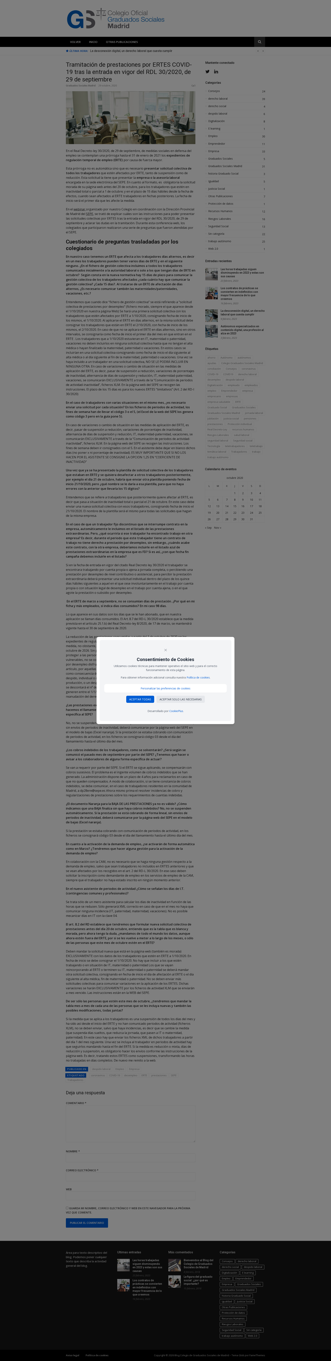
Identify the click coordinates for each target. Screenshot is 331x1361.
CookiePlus (176, 711)
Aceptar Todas (140, 699)
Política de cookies (198, 677)
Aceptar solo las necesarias (181, 699)
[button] (165, 688)
